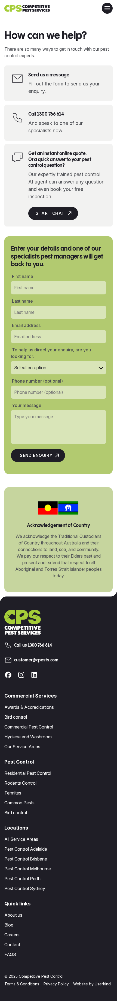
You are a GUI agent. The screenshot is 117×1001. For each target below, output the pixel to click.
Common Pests (19, 802)
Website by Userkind (92, 984)
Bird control (15, 717)
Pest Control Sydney (24, 888)
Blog (8, 925)
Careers (12, 934)
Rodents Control (20, 783)
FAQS (10, 954)
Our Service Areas (22, 746)
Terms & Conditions (21, 984)
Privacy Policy (56, 984)
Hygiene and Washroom (28, 736)
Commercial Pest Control (28, 727)
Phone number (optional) (37, 381)
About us (13, 915)
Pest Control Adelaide (25, 849)
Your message (26, 405)
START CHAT (50, 213)
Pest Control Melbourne (27, 868)
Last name (22, 301)
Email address (26, 325)
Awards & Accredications (29, 707)
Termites (12, 793)
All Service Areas (21, 839)
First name (22, 276)
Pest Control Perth (22, 878)
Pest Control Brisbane (25, 859)
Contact (12, 944)
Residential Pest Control (27, 773)
